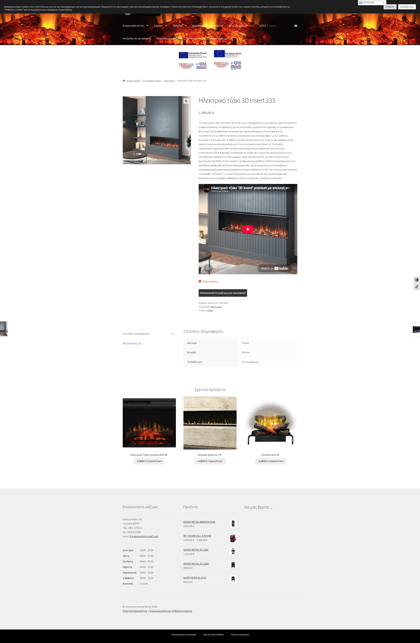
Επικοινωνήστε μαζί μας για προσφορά (223, 292)
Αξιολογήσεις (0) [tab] (132, 343)
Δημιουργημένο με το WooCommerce (170, 611)
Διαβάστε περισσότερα (149, 461)
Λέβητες (177, 25)
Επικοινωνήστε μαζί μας (144, 536)
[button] (186, 101)
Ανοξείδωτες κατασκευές (137, 38)
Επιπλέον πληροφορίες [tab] (136, 333)
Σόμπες (158, 25)
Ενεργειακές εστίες (133, 25)
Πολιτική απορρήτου (135, 611)
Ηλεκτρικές (169, 80)
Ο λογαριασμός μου (218, 38)
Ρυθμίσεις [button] (390, 6)
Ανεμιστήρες (236, 25)
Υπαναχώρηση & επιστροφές (183, 634)
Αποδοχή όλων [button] (407, 6)
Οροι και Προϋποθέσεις (213, 634)
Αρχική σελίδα (133, 80)
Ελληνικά (368, 2)
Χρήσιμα (192, 38)
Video (210, 310)
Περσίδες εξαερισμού (169, 38)
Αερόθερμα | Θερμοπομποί (207, 25)
